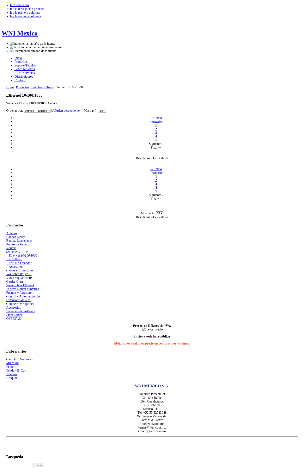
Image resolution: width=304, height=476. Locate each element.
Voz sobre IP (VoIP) (19, 274)
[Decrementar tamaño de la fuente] (33, 51)
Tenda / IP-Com (16, 370)
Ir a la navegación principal (27, 9)
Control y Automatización (23, 296)
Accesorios (14, 266)
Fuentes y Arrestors (18, 292)
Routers (11, 248)
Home (10, 87)
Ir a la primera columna (25, 12)
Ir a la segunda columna (25, 16)
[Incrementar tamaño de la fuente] (32, 43)
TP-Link (11, 374)
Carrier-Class (14, 281)
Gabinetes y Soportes (20, 303)
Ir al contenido (19, 5)
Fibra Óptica (14, 315)
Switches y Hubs (42, 87)
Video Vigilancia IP (19, 277)
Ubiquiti (11, 378)
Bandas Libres (15, 237)
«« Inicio (156, 118)
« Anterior (156, 121)
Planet (10, 366)
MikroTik (12, 363)
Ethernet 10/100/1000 (21, 255)
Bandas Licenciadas (19, 240)
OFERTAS (13, 318)
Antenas (11, 233)
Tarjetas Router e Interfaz (22, 289)
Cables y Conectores (19, 270)
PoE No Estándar (18, 263)
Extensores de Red (18, 300)
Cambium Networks (19, 359)
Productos (22, 87)
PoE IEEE (14, 259)
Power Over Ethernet (20, 285)
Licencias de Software (20, 311)
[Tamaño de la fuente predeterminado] (35, 47)
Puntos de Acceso (17, 244)
